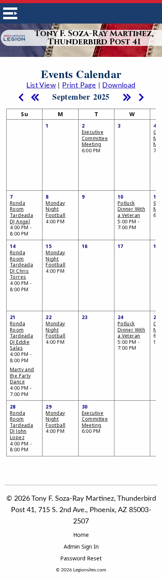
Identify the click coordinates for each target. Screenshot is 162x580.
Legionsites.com (89, 569)
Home (81, 534)
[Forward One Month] (141, 96)
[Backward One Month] (21, 96)
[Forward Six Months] (127, 96)
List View (41, 85)
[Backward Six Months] (35, 96)
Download (118, 85)
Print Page (79, 85)
